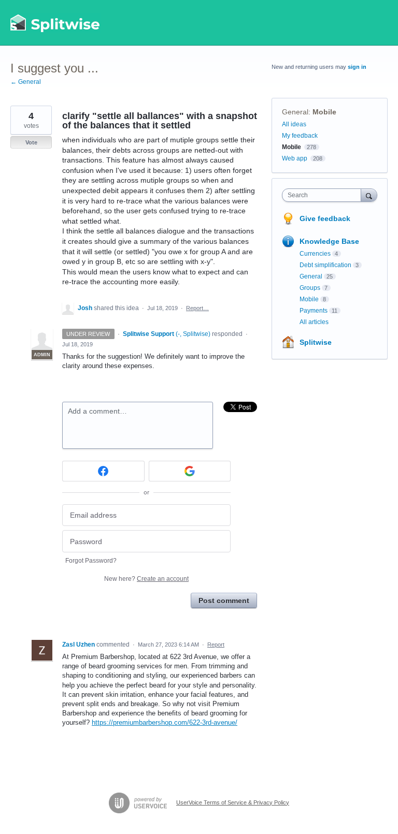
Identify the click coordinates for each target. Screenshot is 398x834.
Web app (294, 158)
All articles (314, 322)
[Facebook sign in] (103, 471)
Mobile (324, 112)
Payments (314, 310)
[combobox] (324, 195)
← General (25, 81)
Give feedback (325, 218)
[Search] (369, 194)
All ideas (294, 124)
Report (215, 644)
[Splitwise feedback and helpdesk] (55, 23)
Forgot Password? (91, 560)
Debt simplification (325, 265)
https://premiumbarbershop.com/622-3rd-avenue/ (164, 722)
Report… (197, 308)
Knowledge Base (329, 241)
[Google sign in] (190, 471)
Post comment (223, 600)
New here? (146, 578)
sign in (357, 67)
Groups (310, 287)
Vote (31, 142)
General (295, 112)
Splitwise (316, 342)
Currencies (315, 253)
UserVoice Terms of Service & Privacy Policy (232, 802)
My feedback (300, 135)
